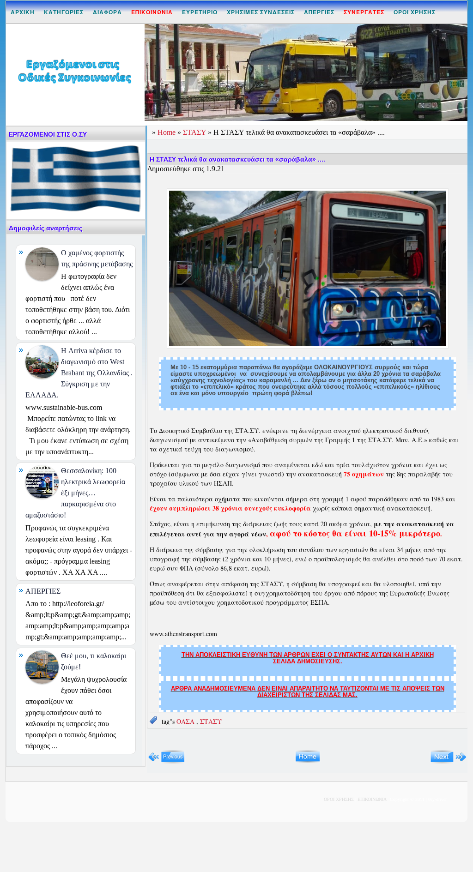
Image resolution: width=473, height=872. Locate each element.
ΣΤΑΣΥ (195, 132)
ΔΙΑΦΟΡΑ (107, 12)
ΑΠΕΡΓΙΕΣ (319, 12)
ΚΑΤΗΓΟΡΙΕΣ (64, 12)
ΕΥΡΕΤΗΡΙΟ (200, 12)
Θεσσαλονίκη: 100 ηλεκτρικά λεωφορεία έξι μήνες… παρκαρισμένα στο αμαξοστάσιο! (75, 493)
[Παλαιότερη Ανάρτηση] (448, 761)
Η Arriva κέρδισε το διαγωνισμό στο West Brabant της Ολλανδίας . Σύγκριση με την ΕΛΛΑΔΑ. (79, 373)
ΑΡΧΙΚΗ (23, 12)
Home (167, 132)
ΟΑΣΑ (186, 721)
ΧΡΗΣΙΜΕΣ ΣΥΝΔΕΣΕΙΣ (261, 12)
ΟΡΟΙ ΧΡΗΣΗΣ (415, 12)
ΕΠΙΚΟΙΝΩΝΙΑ (372, 799)
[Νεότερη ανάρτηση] (166, 761)
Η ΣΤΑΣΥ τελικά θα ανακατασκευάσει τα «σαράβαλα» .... (237, 159)
